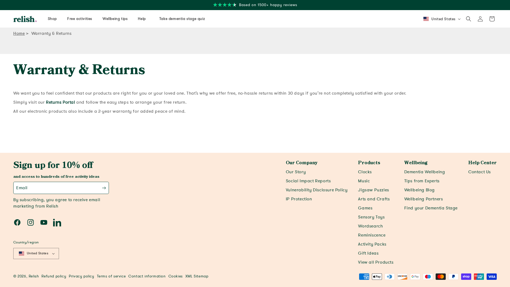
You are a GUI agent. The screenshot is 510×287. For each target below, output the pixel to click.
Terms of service (111, 276)
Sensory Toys (371, 217)
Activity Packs (372, 244)
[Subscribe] (104, 188)
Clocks (365, 172)
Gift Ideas (368, 253)
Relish (34, 276)
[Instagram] (31, 222)
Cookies (175, 276)
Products (369, 163)
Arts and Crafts (374, 199)
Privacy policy (81, 276)
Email (22, 188)
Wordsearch (370, 226)
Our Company (301, 163)
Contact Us (479, 172)
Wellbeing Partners (423, 199)
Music (364, 181)
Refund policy (53, 276)
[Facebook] (17, 222)
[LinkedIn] (57, 222)
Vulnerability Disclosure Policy (317, 190)
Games (365, 208)
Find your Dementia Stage (431, 208)
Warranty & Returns (51, 33)
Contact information (146, 276)
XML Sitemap (197, 276)
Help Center (482, 163)
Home (19, 33)
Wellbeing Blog (419, 190)
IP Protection (299, 199)
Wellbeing (415, 163)
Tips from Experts (422, 181)
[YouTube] (44, 222)
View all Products (375, 262)
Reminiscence (371, 235)
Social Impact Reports (308, 181)
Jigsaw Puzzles (373, 190)
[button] (468, 19)
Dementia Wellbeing (424, 172)
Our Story (296, 172)
